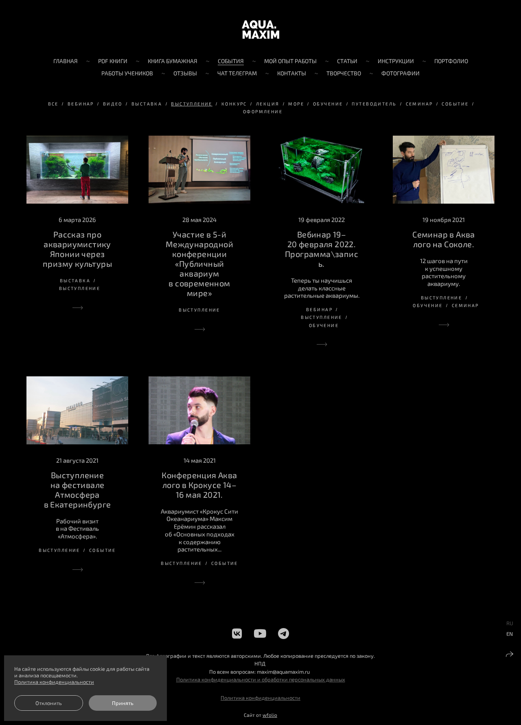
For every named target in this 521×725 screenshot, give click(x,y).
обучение (328, 103)
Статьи (347, 60)
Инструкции (396, 60)
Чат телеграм (237, 73)
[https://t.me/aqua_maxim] (283, 633)
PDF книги (112, 60)
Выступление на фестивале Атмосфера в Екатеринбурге (77, 489)
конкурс (234, 103)
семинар (419, 103)
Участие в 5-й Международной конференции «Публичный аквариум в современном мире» (199, 263)
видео (113, 103)
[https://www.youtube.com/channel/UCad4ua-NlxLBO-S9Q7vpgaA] (260, 633)
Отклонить (48, 703)
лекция (268, 103)
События (231, 60)
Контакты (291, 73)
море (296, 103)
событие (455, 103)
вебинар (81, 103)
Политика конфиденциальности (260, 697)
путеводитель (374, 103)
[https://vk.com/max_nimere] (237, 633)
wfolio (270, 715)
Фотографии (400, 73)
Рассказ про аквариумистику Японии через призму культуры (77, 248)
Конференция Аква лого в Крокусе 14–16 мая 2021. (199, 484)
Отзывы (185, 73)
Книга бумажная (172, 60)
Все (53, 103)
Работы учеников (127, 73)
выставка (146, 103)
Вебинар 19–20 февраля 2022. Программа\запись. (321, 248)
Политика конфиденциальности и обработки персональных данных (260, 679)
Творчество (343, 73)
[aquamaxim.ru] (260, 29)
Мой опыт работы (290, 60)
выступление (191, 103)
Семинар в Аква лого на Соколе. (443, 239)
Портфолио (451, 60)
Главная (65, 60)
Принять (123, 703)
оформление (262, 111)
